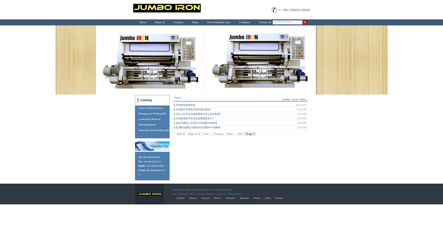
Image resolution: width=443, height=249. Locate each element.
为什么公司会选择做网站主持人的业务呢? (198, 114)
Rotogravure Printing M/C (152, 113)
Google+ (211, 194)
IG (240, 194)
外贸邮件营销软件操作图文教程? (193, 109)
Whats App (233, 194)
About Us (160, 22)
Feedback (244, 22)
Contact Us (265, 22)
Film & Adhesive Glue (218, 22)
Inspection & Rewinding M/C (153, 130)
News (195, 22)
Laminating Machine (149, 119)
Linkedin (201, 194)
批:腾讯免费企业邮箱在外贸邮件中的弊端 (198, 127)
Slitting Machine (147, 124)
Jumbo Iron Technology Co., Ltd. (200, 190)
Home (142, 22)
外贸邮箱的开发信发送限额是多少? (195, 118)
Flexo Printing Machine (151, 108)
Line (218, 194)
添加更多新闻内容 (185, 105)
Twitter (192, 194)
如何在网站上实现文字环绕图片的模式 (196, 123)
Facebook (183, 194)
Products (178, 22)
